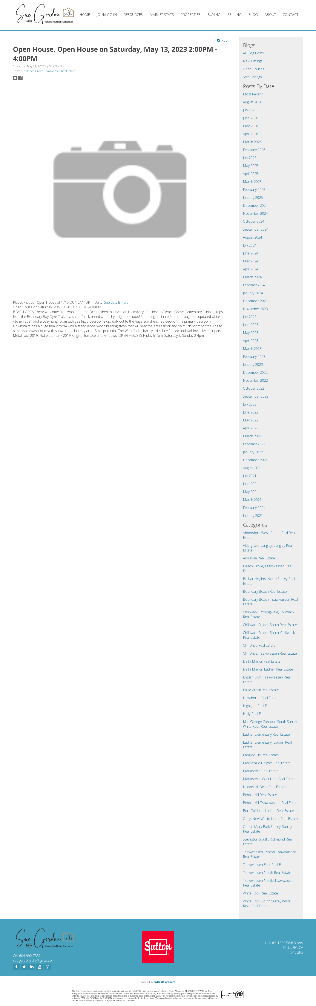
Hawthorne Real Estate (260, 697)
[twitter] (24, 967)
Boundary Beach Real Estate (265, 591)
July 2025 (249, 157)
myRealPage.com (164, 981)
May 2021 (250, 491)
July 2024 (249, 245)
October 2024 (253, 221)
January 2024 (253, 293)
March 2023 (252, 348)
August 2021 (252, 467)
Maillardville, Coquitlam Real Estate (269, 778)
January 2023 (253, 364)
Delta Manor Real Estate (262, 661)
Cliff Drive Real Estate (259, 645)
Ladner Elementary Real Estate (266, 734)
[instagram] (47, 967)
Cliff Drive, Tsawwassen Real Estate (270, 653)
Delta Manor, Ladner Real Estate (268, 669)
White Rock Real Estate (260, 893)
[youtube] (39, 967)
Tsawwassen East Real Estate (265, 864)
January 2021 (253, 515)
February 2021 (254, 507)
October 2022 (253, 388)
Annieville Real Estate (259, 558)
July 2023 (249, 316)
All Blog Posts (253, 53)
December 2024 (255, 205)
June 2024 (250, 253)
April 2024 (250, 269)
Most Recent (253, 94)
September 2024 (255, 229)
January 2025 (253, 197)
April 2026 (250, 134)
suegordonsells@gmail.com (34, 960)
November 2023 (255, 308)
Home (85, 14)
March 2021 (252, 499)
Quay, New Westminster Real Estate (270, 818)
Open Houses (253, 69)
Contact (290, 14)
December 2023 (255, 301)
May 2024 (250, 261)
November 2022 (255, 380)
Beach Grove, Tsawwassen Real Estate (50, 71)
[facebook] (16, 967)
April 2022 (250, 428)
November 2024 (255, 213)
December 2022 (255, 372)
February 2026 (254, 149)
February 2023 (254, 356)
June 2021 (250, 483)
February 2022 (254, 444)
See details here (116, 302)
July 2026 (249, 110)
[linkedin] (31, 967)
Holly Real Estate (255, 713)
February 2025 (254, 189)
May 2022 (250, 420)
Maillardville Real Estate (261, 771)
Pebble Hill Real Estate (260, 794)
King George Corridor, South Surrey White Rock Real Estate (270, 724)
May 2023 (250, 332)
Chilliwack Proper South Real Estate (270, 624)
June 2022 (250, 412)
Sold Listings (252, 77)
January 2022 (253, 452)
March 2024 (252, 277)
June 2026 (250, 118)
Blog (253, 14)
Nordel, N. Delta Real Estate (264, 786)
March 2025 (252, 181)
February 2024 (254, 285)
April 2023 (250, 340)
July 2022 (249, 404)
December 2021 (255, 460)
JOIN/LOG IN (107, 14)
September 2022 (255, 396)
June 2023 (250, 324)
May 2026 (250, 126)
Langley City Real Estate (261, 755)
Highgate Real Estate (259, 705)
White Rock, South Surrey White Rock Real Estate (267, 903)
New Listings (252, 61)
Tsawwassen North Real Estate (267, 872)
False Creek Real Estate (261, 690)
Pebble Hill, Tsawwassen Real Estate (270, 802)
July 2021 (249, 475)
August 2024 (252, 237)
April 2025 (250, 173)
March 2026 (252, 141)
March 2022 (252, 436)
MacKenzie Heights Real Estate (267, 763)
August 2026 (252, 102)
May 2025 (250, 165)
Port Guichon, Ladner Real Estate (268, 810)
